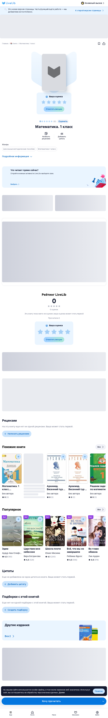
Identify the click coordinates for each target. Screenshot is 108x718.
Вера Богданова (32, 556)
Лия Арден (94, 556)
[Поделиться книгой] (104, 43)
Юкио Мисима (52, 553)
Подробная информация (15, 156)
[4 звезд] (59, 102)
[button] (54, 72)
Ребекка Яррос (74, 556)
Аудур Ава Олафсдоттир (15, 553)
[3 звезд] (54, 102)
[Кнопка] (18, 456)
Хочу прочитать (51, 701)
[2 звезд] (49, 102)
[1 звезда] (43, 102)
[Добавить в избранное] (99, 43)
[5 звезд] (64, 102)
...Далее (61, 692)
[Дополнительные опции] (103, 701)
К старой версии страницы (88, 10)
